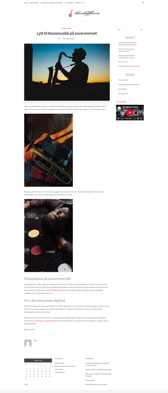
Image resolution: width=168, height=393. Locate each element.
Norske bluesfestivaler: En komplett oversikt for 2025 (128, 44)
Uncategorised (123, 93)
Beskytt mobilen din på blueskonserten (126, 50)
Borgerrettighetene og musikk (129, 84)
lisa (59, 39)
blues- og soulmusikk (47, 321)
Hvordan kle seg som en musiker (129, 66)
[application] (130, 112)
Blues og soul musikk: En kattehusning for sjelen (127, 56)
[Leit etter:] (130, 29)
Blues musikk (66, 28)
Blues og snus (123, 62)
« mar (26, 384)
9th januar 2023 (68, 39)
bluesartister (56, 290)
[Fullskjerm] (141, 118)
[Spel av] (119, 118)
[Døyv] (138, 118)
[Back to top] (161, 387)
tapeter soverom (49, 284)
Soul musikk (123, 89)
